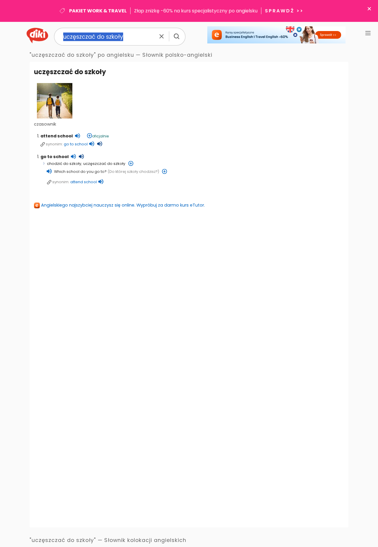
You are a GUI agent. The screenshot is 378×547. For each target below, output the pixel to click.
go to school (76, 144)
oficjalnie (100, 136)
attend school (56, 136)
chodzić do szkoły (64, 163)
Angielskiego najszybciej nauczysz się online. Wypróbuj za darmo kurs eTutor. (123, 205)
